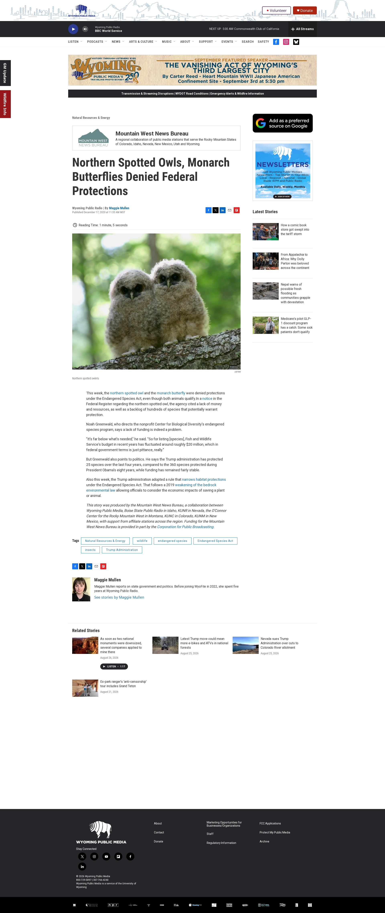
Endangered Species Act (215, 540)
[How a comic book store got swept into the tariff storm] (266, 231)
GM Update (5, 73)
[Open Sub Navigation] (81, 41)
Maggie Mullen (119, 208)
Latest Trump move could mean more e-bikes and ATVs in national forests (204, 643)
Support (206, 41)
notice (207, 398)
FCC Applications (270, 823)
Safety (263, 41)
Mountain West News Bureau (152, 133)
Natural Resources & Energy (91, 118)
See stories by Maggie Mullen (119, 597)
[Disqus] (192, 755)
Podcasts (95, 41)
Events (227, 41)
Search (248, 41)
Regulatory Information (221, 842)
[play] (73, 29)
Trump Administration (122, 549)
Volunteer (278, 10)
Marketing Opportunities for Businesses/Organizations (224, 824)
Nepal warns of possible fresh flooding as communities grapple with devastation (295, 293)
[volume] (85, 29)
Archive (264, 841)
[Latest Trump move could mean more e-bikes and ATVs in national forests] (165, 645)
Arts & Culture (141, 41)
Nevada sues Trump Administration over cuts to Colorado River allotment (279, 643)
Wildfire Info (5, 104)
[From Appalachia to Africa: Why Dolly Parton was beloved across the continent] (266, 261)
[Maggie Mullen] (81, 589)
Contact (159, 832)
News (116, 41)
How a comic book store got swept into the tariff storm (295, 229)
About (185, 41)
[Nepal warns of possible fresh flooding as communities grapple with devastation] (266, 291)
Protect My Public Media (275, 832)
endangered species (172, 540)
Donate (306, 10)
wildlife (142, 540)
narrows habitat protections (204, 479)
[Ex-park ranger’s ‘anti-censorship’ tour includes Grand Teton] (85, 688)
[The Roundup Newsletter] (283, 171)
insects (90, 549)
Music (167, 41)
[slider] (91, 29)
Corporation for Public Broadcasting (185, 527)
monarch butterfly (171, 393)
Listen (73, 41)
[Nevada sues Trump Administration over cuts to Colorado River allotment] (246, 645)
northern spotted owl (127, 393)
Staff (210, 833)
